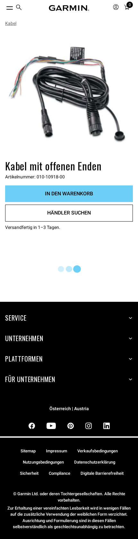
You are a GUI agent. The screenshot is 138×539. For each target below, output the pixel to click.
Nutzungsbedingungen (43, 462)
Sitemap (28, 451)
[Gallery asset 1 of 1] (69, 94)
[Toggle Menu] (4, 6)
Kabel (10, 23)
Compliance (59, 473)
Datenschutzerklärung (94, 462)
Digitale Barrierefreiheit (102, 473)
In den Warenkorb (69, 194)
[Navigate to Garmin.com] (69, 8)
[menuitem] (19, 8)
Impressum (56, 451)
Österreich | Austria (69, 408)
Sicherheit (29, 473)
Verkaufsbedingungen (97, 451)
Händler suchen (69, 213)
